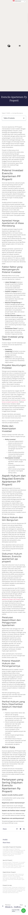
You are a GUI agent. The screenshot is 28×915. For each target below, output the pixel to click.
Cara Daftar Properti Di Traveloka (12, 847)
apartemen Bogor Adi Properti (11, 599)
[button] (19, 45)
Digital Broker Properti (9, 872)
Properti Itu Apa (7, 885)
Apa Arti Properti (7, 860)
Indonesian (18, 1)
